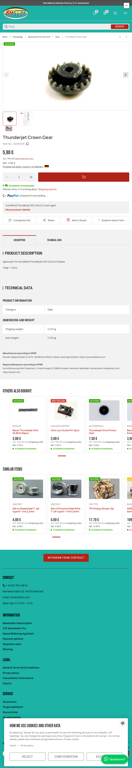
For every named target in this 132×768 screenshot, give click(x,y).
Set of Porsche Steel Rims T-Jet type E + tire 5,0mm (65, 510)
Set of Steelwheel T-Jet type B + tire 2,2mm (26, 510)
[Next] (125, 75)
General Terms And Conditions (21, 667)
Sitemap (8, 649)
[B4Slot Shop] (16, 13)
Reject (27, 756)
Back (5, 37)
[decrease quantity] (7, 177)
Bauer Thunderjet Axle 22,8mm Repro (25, 432)
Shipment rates (12, 644)
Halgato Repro (60, 426)
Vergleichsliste (12, 717)
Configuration (66, 756)
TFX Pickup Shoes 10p (101, 508)
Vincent (17, 504)
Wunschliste (10, 712)
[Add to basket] (83, 177)
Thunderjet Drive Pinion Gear (102, 432)
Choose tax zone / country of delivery (23, 166)
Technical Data (54, 240)
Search (119, 26)
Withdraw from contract (66, 557)
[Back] (6, 75)
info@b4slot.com (20, 597)
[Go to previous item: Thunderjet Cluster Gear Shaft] (120, 37)
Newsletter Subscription (17, 623)
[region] (66, 36)
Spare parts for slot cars (39, 37)
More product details (18, 209)
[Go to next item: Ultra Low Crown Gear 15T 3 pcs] (126, 37)
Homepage (18, 37)
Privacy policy (11, 672)
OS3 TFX (93, 504)
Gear (57, 37)
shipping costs (26, 158)
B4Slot (17, 426)
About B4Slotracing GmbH (18, 633)
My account (9, 701)
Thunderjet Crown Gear (76, 37)
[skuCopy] (27, 144)
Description (19, 240)
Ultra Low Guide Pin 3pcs (65, 430)
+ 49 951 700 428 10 (17, 585)
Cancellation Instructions (18, 678)
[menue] (125, 13)
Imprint (7, 683)
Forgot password (13, 706)
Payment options (13, 638)
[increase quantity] (31, 177)
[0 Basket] (115, 13)
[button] (28, 410)
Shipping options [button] (47, 189)
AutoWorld (96, 426)
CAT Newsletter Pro (14, 628)
